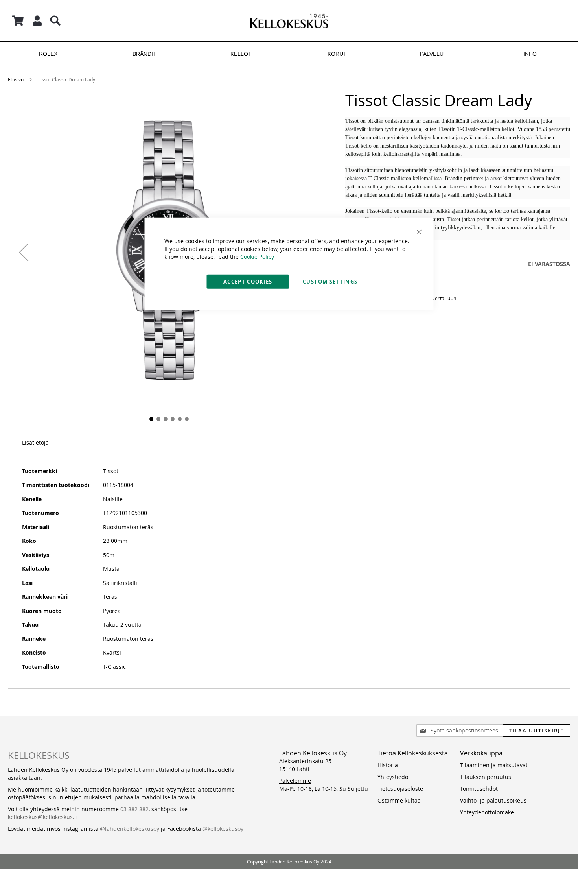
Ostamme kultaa (399, 800)
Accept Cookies (247, 281)
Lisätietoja (35, 442)
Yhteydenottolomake (487, 812)
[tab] (35, 442)
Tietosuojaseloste (400, 788)
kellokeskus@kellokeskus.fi (42, 817)
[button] (23, 252)
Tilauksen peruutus (485, 776)
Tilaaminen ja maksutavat (494, 765)
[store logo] (289, 20)
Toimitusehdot (479, 788)
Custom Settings (330, 281)
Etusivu (16, 79)
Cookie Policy (257, 256)
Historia (387, 765)
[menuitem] (48, 54)
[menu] (289, 54)
